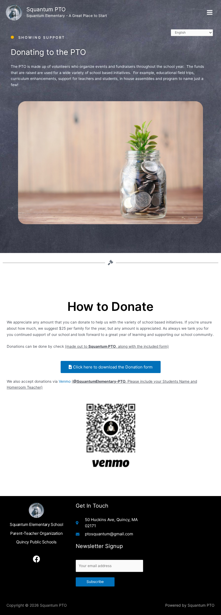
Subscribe (95, 581)
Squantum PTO (46, 9)
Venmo (65, 381)
